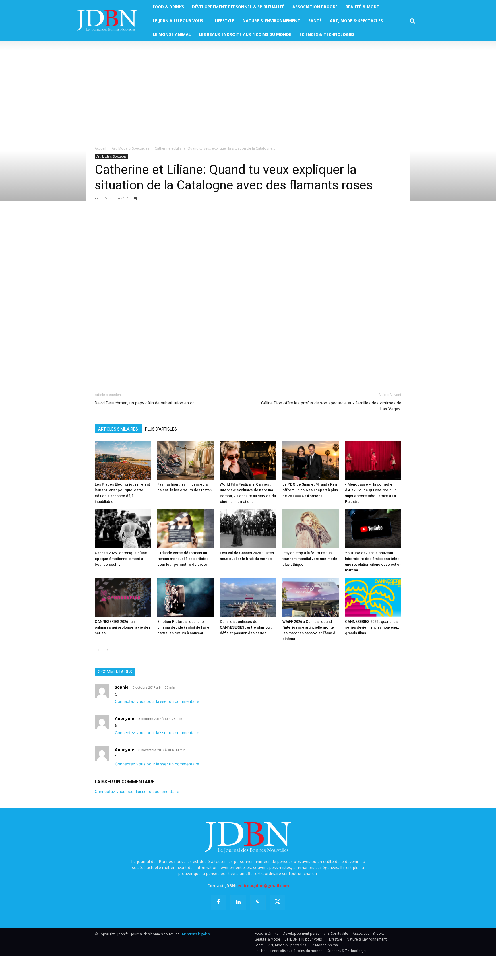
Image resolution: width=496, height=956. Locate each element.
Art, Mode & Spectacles (130, 148)
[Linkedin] (153, 220)
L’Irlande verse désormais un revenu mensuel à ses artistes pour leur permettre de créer (182, 559)
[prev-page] (98, 650)
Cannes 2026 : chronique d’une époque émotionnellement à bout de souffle (121, 559)
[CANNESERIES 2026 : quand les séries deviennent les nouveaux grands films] (373, 597)
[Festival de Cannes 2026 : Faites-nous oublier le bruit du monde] (248, 528)
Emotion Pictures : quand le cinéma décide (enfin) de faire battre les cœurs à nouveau (183, 627)
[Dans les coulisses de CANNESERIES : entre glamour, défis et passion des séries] (248, 597)
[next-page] (107, 650)
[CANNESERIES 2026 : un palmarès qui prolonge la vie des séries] (123, 597)
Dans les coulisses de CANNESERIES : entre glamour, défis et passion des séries (246, 627)
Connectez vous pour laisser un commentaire (157, 701)
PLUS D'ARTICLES (161, 429)
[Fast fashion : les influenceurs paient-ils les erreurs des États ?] (185, 460)
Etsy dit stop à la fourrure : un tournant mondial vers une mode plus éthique (309, 559)
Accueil (100, 148)
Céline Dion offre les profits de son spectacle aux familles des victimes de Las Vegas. (331, 406)
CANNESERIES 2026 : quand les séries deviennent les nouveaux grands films (372, 627)
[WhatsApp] (140, 220)
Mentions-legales (196, 934)
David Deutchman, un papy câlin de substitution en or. (145, 403)
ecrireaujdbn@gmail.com (263, 885)
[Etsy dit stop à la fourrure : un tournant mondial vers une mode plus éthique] (310, 528)
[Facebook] (100, 220)
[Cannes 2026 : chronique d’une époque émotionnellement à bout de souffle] (123, 528)
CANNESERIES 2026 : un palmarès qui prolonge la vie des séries (122, 627)
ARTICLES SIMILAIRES (118, 429)
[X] (113, 220)
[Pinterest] (127, 220)
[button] (412, 21)
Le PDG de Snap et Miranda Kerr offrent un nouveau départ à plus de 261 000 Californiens (310, 490)
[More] (167, 220)
